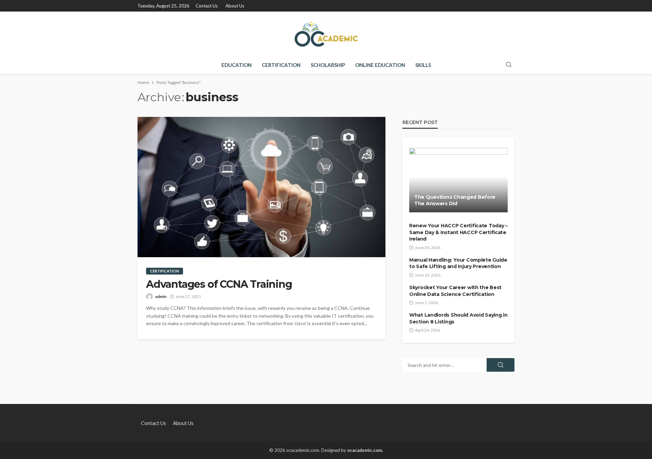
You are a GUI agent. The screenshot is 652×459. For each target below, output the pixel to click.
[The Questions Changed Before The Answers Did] (458, 180)
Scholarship (328, 65)
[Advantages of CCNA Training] (261, 187)
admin (160, 296)
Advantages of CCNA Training (219, 284)
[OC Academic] (326, 33)
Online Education (380, 65)
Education (236, 65)
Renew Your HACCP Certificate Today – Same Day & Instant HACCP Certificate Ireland (458, 232)
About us (234, 5)
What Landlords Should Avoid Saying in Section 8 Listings (458, 318)
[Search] (508, 65)
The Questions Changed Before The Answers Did (454, 200)
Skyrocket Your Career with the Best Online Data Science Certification (455, 290)
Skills (423, 65)
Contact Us (207, 5)
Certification (281, 65)
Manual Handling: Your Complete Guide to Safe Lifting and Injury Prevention (458, 263)
